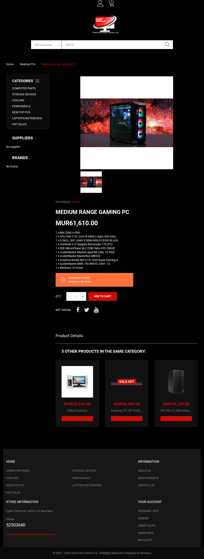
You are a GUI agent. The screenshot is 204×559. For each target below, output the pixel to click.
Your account (150, 502)
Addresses (145, 532)
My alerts (145, 540)
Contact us (146, 485)
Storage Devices (24, 94)
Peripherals (21, 106)
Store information (22, 502)
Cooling (18, 100)
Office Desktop (77, 410)
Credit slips (146, 525)
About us (144, 470)
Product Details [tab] (69, 335)
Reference (63, 202)
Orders (143, 518)
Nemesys (145, 553)
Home (10, 462)
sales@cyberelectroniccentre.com (35, 534)
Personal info (148, 511)
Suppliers (22, 138)
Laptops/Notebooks (27, 118)
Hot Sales (19, 124)
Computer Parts (24, 88)
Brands (20, 157)
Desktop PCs (21, 112)
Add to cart (102, 296)
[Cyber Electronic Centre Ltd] (106, 24)
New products (148, 478)
